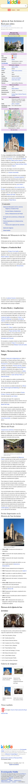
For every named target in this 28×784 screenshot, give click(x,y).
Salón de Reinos (5, 376)
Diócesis (3, 68)
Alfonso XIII (10, 588)
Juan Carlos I (20, 184)
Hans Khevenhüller (5, 418)
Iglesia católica (15, 67)
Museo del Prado (11, 194)
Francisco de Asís (17, 365)
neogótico (17, 103)
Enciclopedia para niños (6, 25)
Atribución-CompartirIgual (11, 754)
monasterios (9, 158)
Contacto (14, 781)
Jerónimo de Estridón (16, 78)
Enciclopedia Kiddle (9, 771)
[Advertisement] (14, 15)
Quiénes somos (17, 780)
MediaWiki (9, 779)
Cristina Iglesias (5, 507)
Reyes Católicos (15, 88)
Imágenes (13, 10)
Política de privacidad (5, 781)
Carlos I (20, 317)
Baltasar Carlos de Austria (20, 344)
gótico (13, 103)
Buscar (25, 5)
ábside (24, 371)
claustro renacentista (13, 172)
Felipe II (11, 327)
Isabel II (8, 324)
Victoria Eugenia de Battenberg (11, 387)
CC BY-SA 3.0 (23, 773)
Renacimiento (20, 265)
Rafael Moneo (12, 200)
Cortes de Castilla (5, 317)
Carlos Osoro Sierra (16, 79)
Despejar (23, 6)
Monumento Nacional (12, 36)
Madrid (13, 59)
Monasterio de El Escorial (7, 338)
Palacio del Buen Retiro (21, 164)
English (18, 10)
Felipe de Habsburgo (6, 319)
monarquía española (19, 177)
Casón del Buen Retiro (16, 374)
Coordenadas (4, 63)
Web (9, 10)
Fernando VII (4, 364)
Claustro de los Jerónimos (7, 430)
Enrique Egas (15, 94)
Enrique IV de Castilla (13, 251)
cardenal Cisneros (11, 298)
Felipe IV (14, 166)
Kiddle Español (4, 780)
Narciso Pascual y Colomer (19, 94)
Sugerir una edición (14, 764)
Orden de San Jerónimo (17, 70)
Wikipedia (11, 778)
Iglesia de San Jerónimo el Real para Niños (11, 758)
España (15, 56)
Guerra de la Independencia (13, 358)
